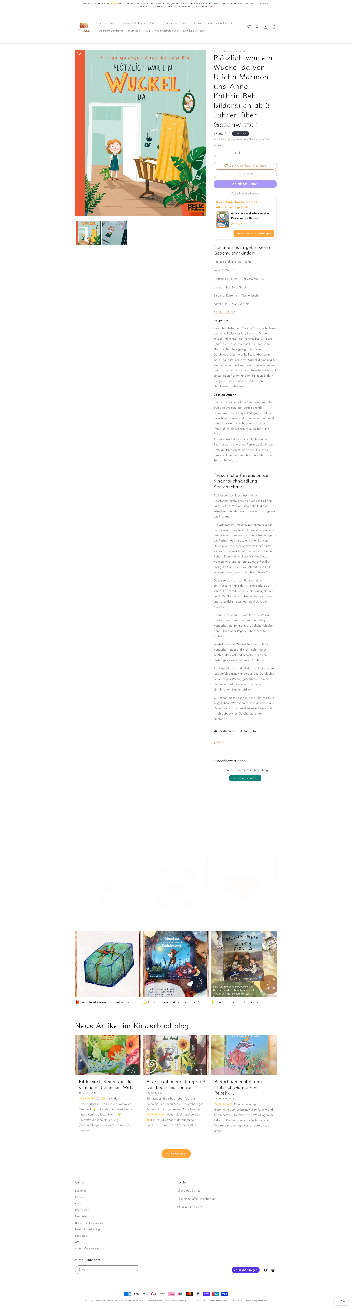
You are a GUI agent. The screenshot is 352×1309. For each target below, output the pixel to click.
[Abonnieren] (137, 1269)
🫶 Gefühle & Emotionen (231, 923)
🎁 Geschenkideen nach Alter (100, 1002)
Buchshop (81, 1190)
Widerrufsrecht (154, 1300)
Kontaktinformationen (219, 1300)
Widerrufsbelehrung (87, 1248)
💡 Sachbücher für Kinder (232, 1002)
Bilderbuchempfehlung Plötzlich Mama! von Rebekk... (238, 1087)
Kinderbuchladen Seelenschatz (108, 1300)
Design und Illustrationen (89, 1223)
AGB (77, 1242)
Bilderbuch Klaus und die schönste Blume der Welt (106, 1084)
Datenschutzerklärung (87, 1229)
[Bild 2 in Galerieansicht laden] (114, 233)
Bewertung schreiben (245, 778)
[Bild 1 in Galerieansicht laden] (88, 233)
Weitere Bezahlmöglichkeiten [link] (245, 193)
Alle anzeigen (176, 1154)
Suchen (79, 1197)
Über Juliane (82, 1210)
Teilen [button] (220, 742)
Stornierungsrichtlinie (256, 1300)
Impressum (81, 1236)
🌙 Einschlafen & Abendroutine (169, 1002)
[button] (114, 23)
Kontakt (79, 1203)
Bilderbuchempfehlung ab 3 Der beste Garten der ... (175, 1084)
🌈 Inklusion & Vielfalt (161, 923)
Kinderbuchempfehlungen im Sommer (106, 923)
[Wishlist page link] (249, 27)
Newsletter (81, 1216)
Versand (232, 139)
